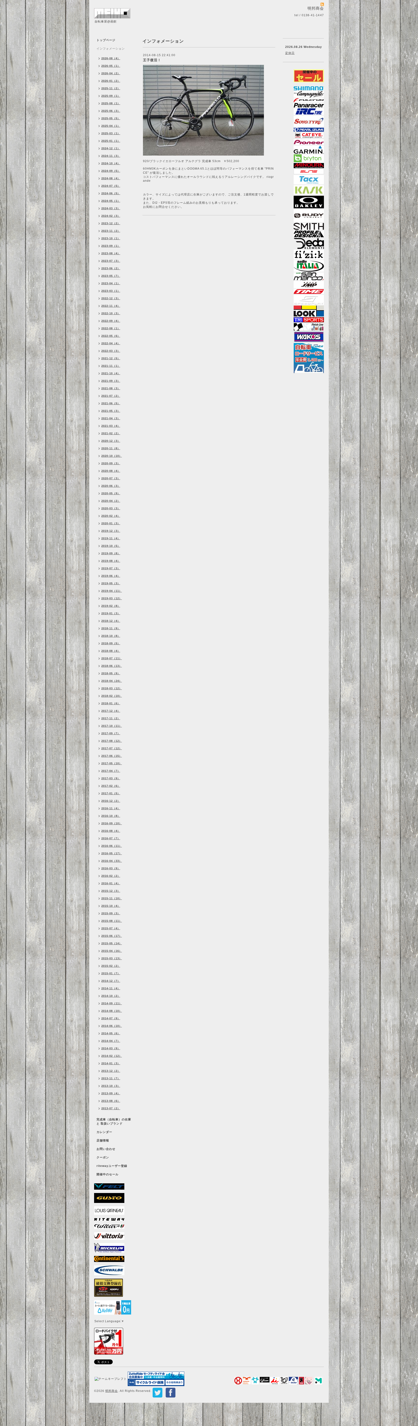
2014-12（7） (110, 980)
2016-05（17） (111, 853)
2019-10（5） (110, 545)
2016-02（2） (110, 875)
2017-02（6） (110, 785)
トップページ (106, 40)
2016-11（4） (110, 808)
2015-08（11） (111, 920)
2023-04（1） (110, 283)
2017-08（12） (111, 740)
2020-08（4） (110, 470)
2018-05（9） (110, 673)
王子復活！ (152, 60)
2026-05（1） (110, 65)
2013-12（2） (110, 1070)
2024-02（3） (110, 215)
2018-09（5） (110, 643)
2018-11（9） (110, 628)
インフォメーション (111, 48)
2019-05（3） (110, 583)
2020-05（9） (110, 493)
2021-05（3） (110, 410)
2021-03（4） (110, 425)
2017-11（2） (110, 718)
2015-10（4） (110, 905)
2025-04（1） (110, 125)
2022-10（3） (110, 313)
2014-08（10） (111, 1010)
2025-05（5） (110, 118)
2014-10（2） (110, 995)
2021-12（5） (110, 358)
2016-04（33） (111, 860)
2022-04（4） (110, 343)
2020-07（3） (110, 478)
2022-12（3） (110, 298)
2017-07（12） (111, 748)
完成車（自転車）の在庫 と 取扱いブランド (114, 1121)
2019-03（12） (111, 598)
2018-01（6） (110, 703)
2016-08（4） (110, 830)
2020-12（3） (110, 440)
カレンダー (104, 1132)
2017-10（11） (111, 725)
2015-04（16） (111, 950)
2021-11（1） (110, 365)
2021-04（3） (110, 418)
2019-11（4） (110, 538)
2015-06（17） (111, 935)
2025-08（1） (110, 103)
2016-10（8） (110, 815)
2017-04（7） (110, 770)
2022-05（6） (110, 335)
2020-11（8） (110, 448)
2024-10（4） (110, 163)
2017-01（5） (110, 793)
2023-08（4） (110, 253)
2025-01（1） (110, 140)
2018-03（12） (111, 688)
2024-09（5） (110, 170)
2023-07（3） (110, 260)
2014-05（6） (110, 1033)
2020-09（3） (110, 463)
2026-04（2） (110, 73)
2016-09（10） (111, 823)
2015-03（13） (111, 958)
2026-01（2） (110, 80)
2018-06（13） (111, 665)
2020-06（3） (110, 485)
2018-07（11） (111, 658)
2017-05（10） (111, 763)
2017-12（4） (110, 710)
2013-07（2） (110, 1108)
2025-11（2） (110, 88)
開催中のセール (108, 1174)
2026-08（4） (110, 58)
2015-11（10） (111, 898)
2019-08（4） (110, 560)
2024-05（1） (110, 200)
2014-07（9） (110, 1018)
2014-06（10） (111, 1025)
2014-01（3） (110, 1063)
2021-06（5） (110, 403)
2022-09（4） (110, 320)
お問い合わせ (106, 1149)
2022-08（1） (110, 328)
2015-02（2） (110, 965)
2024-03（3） (110, 208)
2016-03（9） (110, 868)
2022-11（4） (110, 305)
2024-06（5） (110, 193)
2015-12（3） (110, 890)
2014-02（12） (111, 1055)
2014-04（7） (110, 1040)
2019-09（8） (110, 553)
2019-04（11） (111, 590)
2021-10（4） (110, 373)
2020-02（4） (110, 515)
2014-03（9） (110, 1048)
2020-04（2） (110, 500)
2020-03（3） (110, 508)
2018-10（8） (110, 635)
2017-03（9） (110, 778)
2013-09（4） (110, 1093)
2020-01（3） (110, 523)
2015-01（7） (110, 973)
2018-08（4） (110, 650)
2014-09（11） (111, 1003)
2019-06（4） (110, 575)
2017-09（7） (110, 733)
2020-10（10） (111, 455)
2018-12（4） (110, 620)
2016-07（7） (110, 838)
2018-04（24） (111, 680)
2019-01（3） (110, 613)
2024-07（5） (110, 185)
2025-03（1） (110, 133)
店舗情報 (103, 1140)
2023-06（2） (110, 268)
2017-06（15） (111, 755)
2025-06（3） (110, 110)
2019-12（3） (110, 530)
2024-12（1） (110, 148)
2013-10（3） (110, 1085)
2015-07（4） (110, 928)
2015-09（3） (110, 913)
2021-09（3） (110, 380)
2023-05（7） (110, 275)
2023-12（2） (110, 223)
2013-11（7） (110, 1078)
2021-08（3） (110, 388)
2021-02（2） (110, 433)
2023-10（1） (110, 238)
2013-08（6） (110, 1100)
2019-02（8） (110, 605)
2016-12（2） (110, 800)
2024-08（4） (110, 178)
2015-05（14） (111, 943)
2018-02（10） (111, 695)
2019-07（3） (110, 568)
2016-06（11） (111, 845)
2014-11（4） (110, 988)
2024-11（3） (110, 155)
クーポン (103, 1157)
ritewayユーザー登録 (112, 1166)
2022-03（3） (110, 350)
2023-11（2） (110, 230)
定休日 (290, 53)
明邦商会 (111, 1391)
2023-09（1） (110, 245)
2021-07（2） (110, 395)
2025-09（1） (110, 95)
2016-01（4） (110, 883)
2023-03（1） (110, 290)
